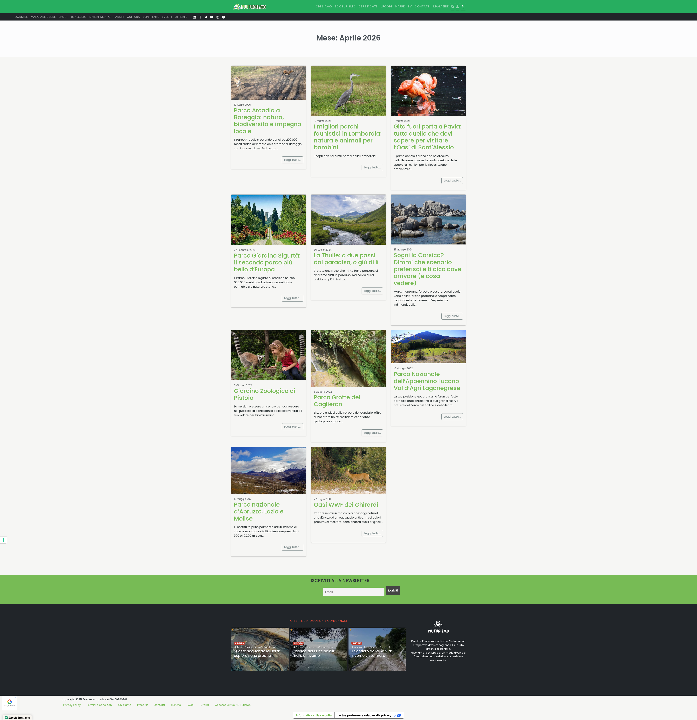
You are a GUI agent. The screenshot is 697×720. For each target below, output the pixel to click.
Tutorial (204, 705)
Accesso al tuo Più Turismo (233, 705)
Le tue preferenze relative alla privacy (364, 715)
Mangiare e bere (43, 17)
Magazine (441, 6)
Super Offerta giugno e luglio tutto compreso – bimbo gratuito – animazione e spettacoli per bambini (376, 653)
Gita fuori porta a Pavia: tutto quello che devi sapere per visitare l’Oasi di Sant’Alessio (428, 136)
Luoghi (386, 6)
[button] (305, 667)
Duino (240, 647)
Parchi (118, 17)
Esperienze (151, 17)
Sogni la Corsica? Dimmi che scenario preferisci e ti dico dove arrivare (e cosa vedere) (427, 269)
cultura (239, 643)
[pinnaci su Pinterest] (223, 17)
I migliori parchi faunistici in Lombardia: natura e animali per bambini (348, 136)
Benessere (78, 17)
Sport (63, 17)
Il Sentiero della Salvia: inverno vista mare (313, 653)
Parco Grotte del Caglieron (337, 400)
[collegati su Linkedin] (194, 17)
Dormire (21, 17)
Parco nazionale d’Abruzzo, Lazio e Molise (259, 511)
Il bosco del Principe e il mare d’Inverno (254, 653)
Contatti (422, 6)
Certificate (368, 6)
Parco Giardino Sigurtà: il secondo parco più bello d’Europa (267, 262)
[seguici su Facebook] (200, 17)
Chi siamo (324, 6)
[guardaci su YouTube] (212, 17)
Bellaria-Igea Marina (365, 636)
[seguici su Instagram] (218, 17)
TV (410, 6)
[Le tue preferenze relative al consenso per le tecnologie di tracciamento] (3, 540)
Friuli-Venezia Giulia (255, 647)
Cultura (133, 17)
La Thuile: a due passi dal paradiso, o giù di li (346, 258)
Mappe (400, 6)
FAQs (190, 705)
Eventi (167, 17)
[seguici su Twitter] (206, 17)
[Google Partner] (9, 703)
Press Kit (142, 705)
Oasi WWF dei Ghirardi (346, 505)
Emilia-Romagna (388, 636)
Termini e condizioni (99, 705)
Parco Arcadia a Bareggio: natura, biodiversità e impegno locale (267, 120)
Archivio (176, 705)
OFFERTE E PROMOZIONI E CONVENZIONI (318, 621)
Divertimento (100, 17)
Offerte (181, 17)
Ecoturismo (345, 6)
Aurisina (300, 647)
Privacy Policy (72, 705)
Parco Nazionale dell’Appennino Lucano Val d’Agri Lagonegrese (427, 381)
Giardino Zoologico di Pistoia (264, 394)
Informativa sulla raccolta (314, 715)
